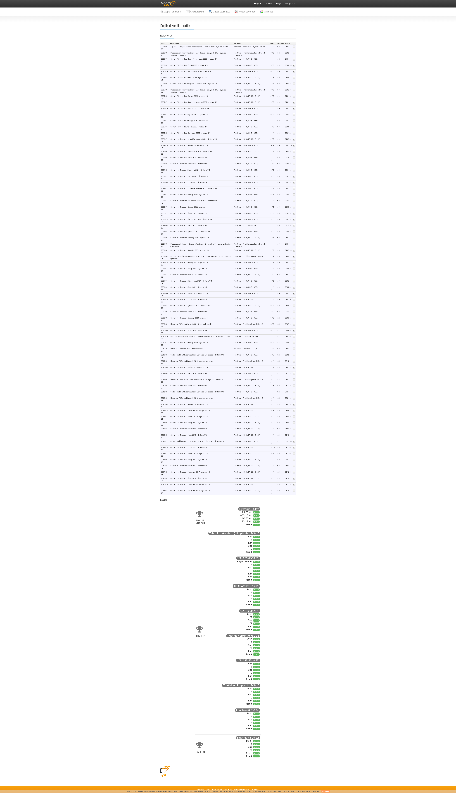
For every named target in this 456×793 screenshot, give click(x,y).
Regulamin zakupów (219, 789)
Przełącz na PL (290, 4)
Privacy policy (233, 789)
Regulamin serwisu (203, 789)
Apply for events (172, 11)
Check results (197, 11)
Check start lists (221, 11)
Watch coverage (246, 11)
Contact (269, 3)
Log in (279, 3)
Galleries (268, 11)
